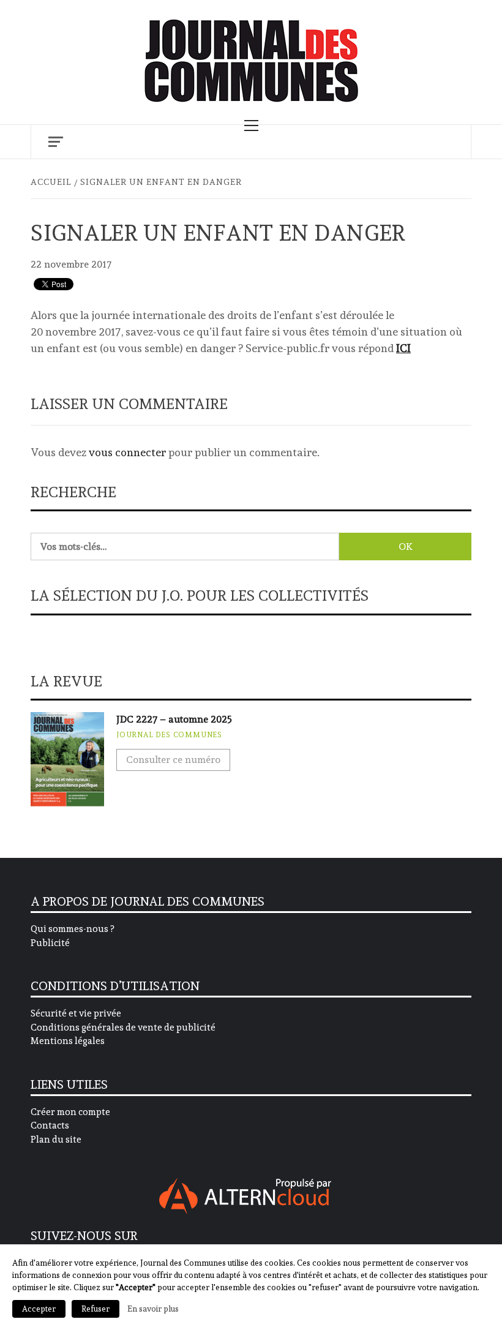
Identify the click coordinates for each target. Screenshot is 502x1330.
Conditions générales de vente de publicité (123, 1027)
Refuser (95, 1308)
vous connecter (127, 452)
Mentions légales (68, 1040)
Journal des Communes (169, 734)
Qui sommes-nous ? (72, 928)
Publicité (50, 943)
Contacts (50, 1125)
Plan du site (56, 1139)
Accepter (39, 1308)
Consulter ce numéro (173, 759)
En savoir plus (153, 1308)
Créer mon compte (70, 1112)
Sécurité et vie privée (76, 1013)
